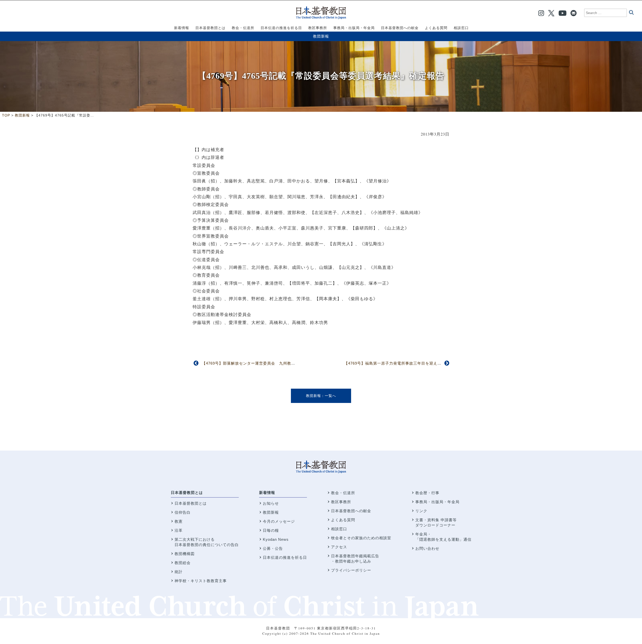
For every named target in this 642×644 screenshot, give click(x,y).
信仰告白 (183, 512)
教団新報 (321, 36)
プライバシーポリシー (351, 570)
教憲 (179, 521)
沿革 (179, 530)
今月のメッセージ (279, 521)
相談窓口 (339, 529)
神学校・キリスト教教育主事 (201, 581)
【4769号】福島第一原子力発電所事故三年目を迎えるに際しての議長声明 (410, 363)
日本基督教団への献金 (351, 511)
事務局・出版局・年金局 (437, 502)
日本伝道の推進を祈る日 (285, 557)
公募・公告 (273, 548)
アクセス (339, 547)
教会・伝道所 (343, 493)
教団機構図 (185, 554)
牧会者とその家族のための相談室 (361, 538)
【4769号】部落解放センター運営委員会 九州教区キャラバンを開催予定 (268, 363)
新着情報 (267, 492)
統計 (179, 572)
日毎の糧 (271, 530)
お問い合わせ (427, 548)
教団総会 (183, 563)
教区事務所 (341, 502)
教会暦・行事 (427, 493)
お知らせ (271, 503)
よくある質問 (343, 520)
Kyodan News (276, 539)
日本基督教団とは (187, 492)
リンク (421, 511)
